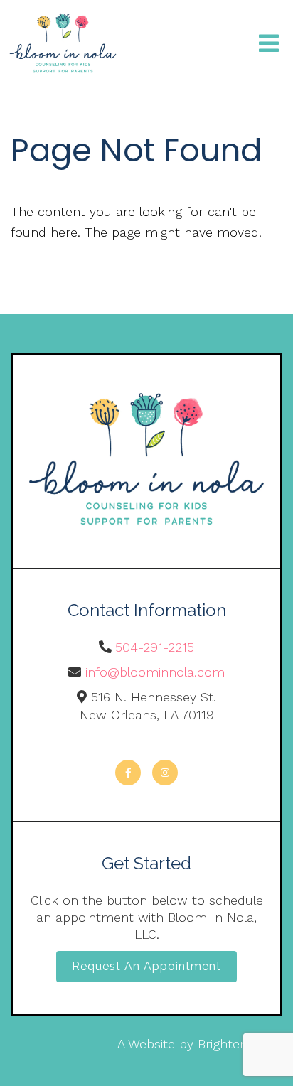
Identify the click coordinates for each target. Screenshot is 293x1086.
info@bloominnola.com (155, 672)
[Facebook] (128, 772)
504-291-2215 (154, 647)
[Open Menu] (269, 44)
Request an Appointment (146, 966)
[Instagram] (165, 772)
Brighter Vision (240, 1043)
